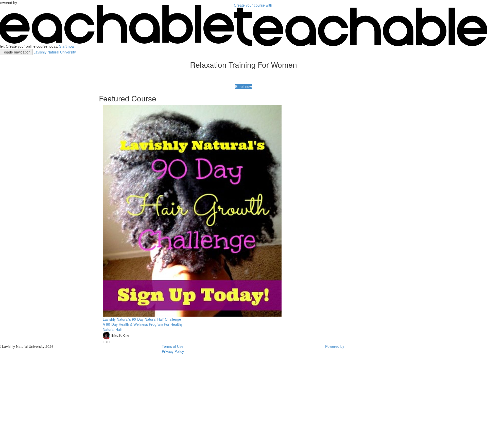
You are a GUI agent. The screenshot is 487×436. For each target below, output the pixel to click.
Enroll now (243, 86)
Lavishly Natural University (54, 52)
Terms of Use (172, 346)
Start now (66, 46)
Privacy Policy (173, 351)
